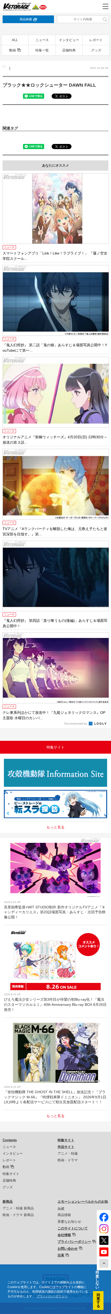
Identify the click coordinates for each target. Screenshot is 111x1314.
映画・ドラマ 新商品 (18, 1215)
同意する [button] (98, 1300)
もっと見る (55, 827)
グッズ (96, 50)
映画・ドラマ (68, 1160)
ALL (15, 40)
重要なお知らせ (69, 1222)
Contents (10, 1140)
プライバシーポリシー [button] (52, 1296)
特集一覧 (42, 50)
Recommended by (76, 723)
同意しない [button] (97, 1279)
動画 (12, 50)
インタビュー (69, 40)
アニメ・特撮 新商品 (18, 1208)
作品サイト (66, 1147)
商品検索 (26, 19)
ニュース (42, 40)
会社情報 (64, 1235)
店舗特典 (69, 50)
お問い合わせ (68, 1249)
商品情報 (64, 1215)
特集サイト (11, 1174)
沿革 (61, 1255)
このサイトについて (73, 1228)
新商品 (8, 1201)
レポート (96, 40)
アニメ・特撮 (68, 1153)
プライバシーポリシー (74, 1242)
